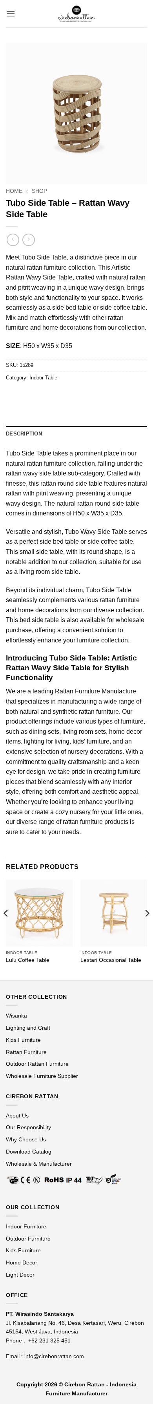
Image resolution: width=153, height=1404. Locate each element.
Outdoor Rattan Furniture (37, 1064)
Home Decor (21, 1262)
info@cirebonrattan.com (54, 1356)
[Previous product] (28, 240)
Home (14, 191)
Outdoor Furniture (28, 1238)
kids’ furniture (91, 741)
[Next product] (13, 240)
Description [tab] (24, 434)
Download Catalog (28, 1151)
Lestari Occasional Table (110, 960)
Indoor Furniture (26, 1226)
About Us (17, 1115)
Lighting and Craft (28, 1028)
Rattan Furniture (27, 1052)
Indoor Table (43, 378)
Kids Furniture (23, 1040)
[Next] (146, 929)
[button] (10, 13)
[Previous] (6, 929)
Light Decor (20, 1275)
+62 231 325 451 (49, 1340)
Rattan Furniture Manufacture (95, 691)
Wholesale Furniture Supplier (42, 1076)
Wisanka (17, 1015)
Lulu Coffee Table (27, 960)
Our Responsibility (28, 1127)
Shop (39, 191)
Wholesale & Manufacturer (39, 1164)
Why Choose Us (26, 1139)
